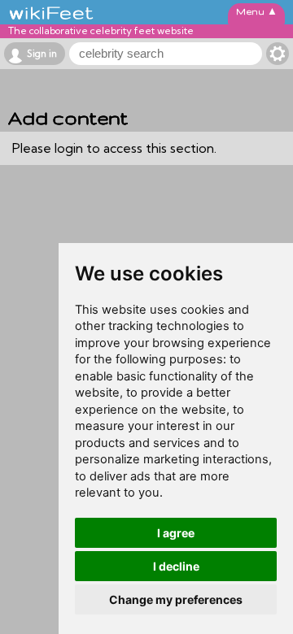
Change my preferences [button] (176, 599)
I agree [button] (176, 533)
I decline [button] (176, 566)
